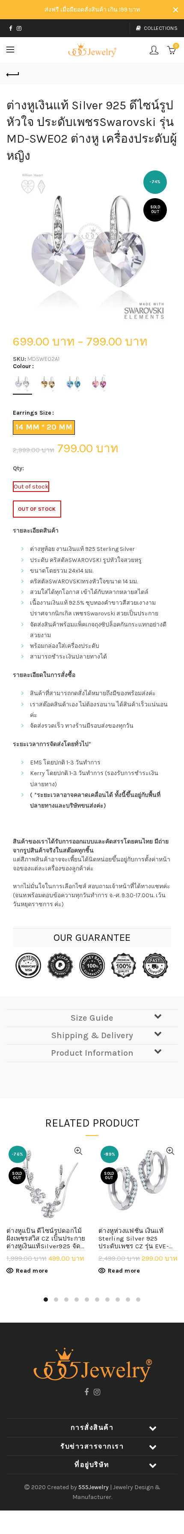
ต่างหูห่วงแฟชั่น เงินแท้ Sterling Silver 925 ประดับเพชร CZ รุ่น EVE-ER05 (133, 1239)
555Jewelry (94, 1487)
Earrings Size (32, 413)
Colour (22, 366)
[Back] (13, 73)
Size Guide (92, 1018)
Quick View (78, 1151)
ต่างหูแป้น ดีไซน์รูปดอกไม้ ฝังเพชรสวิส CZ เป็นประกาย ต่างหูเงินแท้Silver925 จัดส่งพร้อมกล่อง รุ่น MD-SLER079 (46, 1239)
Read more (32, 1270)
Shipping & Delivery (92, 1035)
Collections (161, 28)
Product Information (92, 1053)
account (154, 50)
